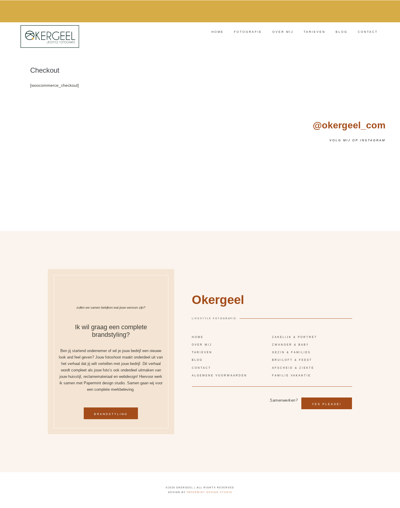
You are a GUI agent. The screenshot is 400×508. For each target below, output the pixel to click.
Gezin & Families (291, 352)
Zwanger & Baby (290, 344)
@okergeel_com (349, 125)
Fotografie (248, 31)
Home (217, 31)
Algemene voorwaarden (219, 375)
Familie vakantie (291, 375)
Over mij (282, 31)
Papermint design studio (209, 492)
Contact (368, 31)
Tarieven (314, 31)
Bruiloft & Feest (292, 360)
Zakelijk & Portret (294, 337)
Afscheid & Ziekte (293, 367)
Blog (342, 31)
